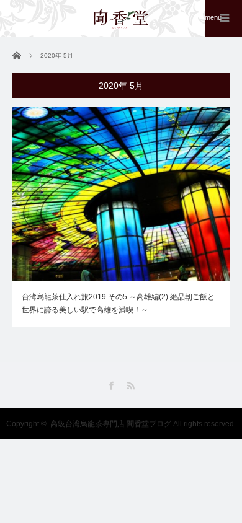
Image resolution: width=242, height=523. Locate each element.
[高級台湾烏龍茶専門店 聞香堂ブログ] (121, 19)
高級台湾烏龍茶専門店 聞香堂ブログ (110, 424)
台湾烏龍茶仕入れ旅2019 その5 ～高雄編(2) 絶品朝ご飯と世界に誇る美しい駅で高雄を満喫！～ (118, 303)
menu (213, 17)
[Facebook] (111, 385)
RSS (130, 385)
